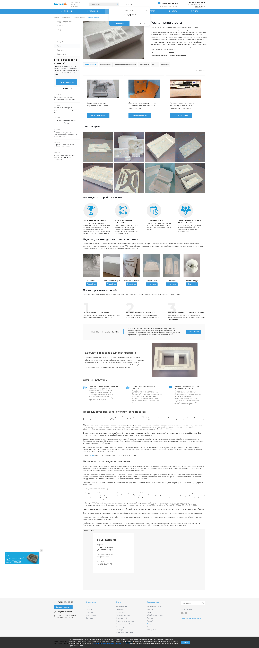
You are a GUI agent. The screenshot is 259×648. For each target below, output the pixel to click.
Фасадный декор (122, 606)
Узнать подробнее (98, 115)
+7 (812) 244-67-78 (104, 564)
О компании (91, 602)
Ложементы (120, 612)
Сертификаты (91, 615)
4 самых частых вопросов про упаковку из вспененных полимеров (64, 157)
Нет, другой (140, 23)
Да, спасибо (119, 23)
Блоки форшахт (122, 627)
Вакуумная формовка (154, 606)
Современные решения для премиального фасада (64, 146)
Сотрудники (90, 618)
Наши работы (105, 64)
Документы (144, 64)
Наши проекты (91, 64)
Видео (155, 64)
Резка (149, 624)
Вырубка (150, 609)
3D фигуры (120, 630)
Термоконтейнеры (123, 615)
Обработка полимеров (155, 615)
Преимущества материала (125, 64)
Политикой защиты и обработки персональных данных (111, 643)
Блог (87, 606)
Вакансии (89, 612)
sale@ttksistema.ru (169, 3)
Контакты (165, 64)
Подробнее (91, 284)
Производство (153, 602)
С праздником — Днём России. (65, 120)
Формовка (150, 627)
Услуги (119, 602)
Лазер (149, 612)
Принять (186, 642)
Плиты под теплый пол (124, 633)
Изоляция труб (121, 618)
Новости (89, 609)
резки (92, 455)
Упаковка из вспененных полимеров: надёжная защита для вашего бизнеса (66, 134)
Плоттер (150, 618)
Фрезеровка (151, 630)
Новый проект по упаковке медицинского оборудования (64, 98)
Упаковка (119, 609)
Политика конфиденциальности (192, 618)
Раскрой (150, 621)
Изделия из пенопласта (125, 621)
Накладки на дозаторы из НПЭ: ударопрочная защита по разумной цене (66, 110)
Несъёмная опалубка (124, 624)
